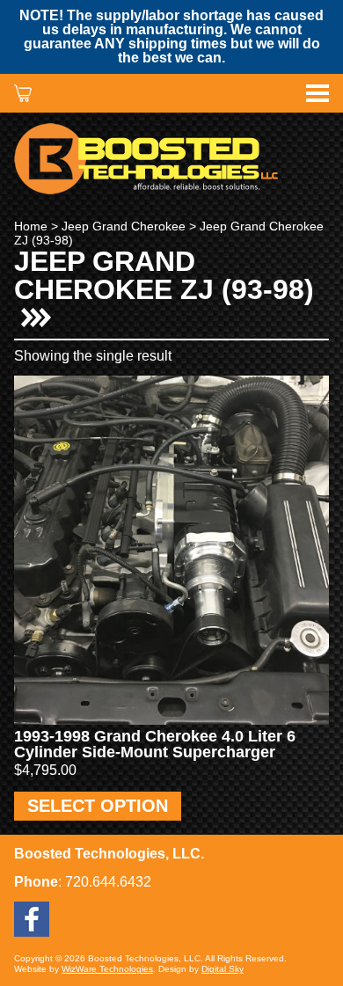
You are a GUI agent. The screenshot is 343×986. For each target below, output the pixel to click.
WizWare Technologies (107, 969)
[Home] (171, 158)
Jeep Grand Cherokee (124, 226)
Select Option (97, 805)
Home (30, 226)
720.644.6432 (108, 881)
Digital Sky (222, 969)
